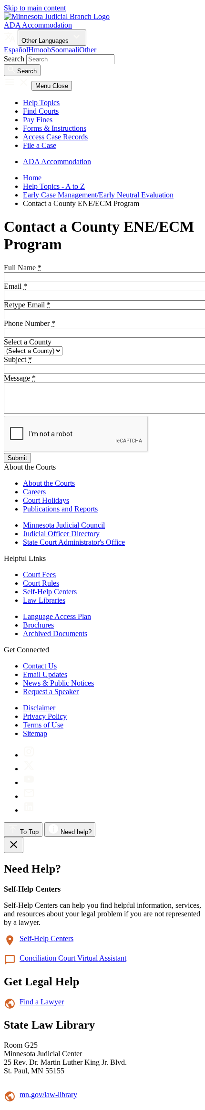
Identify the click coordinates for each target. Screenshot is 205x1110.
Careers (34, 492)
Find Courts (41, 111)
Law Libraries (44, 600)
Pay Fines (37, 120)
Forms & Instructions (54, 128)
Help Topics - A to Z (54, 186)
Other (87, 50)
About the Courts (49, 483)
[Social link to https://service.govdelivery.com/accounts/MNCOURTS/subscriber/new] (29, 796)
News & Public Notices (58, 683)
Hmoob (39, 50)
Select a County (27, 342)
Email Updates (45, 674)
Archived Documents (55, 633)
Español (16, 50)
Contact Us (40, 666)
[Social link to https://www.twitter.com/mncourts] (29, 769)
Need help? (75, 831)
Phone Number (29, 323)
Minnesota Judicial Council (64, 525)
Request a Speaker (51, 692)
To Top (28, 831)
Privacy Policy (45, 716)
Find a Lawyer (42, 1002)
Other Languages (46, 40)
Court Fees (39, 574)
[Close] (13, 845)
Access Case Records (55, 137)
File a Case (39, 145)
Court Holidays (46, 500)
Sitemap (35, 733)
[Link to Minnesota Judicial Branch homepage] (57, 16)
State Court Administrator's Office (74, 542)
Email (15, 286)
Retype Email (27, 305)
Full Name (22, 268)
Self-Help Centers (50, 592)
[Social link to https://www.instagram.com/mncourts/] (29, 755)
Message (20, 378)
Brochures (38, 625)
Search (14, 59)
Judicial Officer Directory (61, 534)
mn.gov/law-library (48, 1094)
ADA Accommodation (38, 25)
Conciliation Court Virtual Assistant (73, 958)
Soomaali (65, 50)
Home (32, 178)
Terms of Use (43, 725)
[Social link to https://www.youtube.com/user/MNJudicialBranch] (29, 782)
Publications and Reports (60, 509)
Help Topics (41, 102)
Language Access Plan (57, 616)
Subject (18, 359)
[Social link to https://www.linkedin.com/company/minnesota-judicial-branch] (29, 810)
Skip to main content (35, 8)
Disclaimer (39, 708)
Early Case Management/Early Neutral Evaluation (98, 195)
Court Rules (41, 583)
